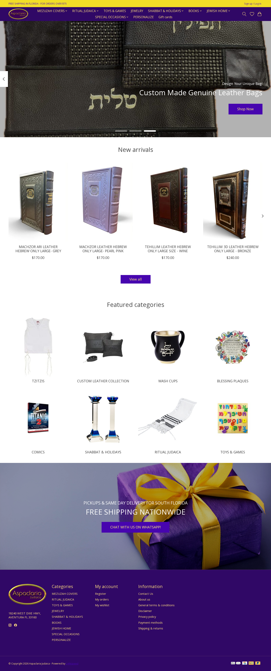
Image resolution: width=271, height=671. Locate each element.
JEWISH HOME (61, 628)
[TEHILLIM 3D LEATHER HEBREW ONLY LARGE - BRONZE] (232, 202)
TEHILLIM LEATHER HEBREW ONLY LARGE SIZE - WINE (168, 248)
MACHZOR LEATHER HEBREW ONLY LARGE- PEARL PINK (103, 248)
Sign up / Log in (252, 3)
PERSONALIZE (143, 17)
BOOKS (57, 622)
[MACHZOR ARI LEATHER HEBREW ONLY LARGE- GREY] (38, 202)
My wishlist (102, 605)
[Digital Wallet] (236, 663)
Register (100, 594)
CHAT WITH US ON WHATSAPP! (135, 527)
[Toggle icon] (244, 14)
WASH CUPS (168, 381)
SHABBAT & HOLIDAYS (103, 452)
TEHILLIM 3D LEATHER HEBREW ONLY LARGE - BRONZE (233, 248)
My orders (102, 599)
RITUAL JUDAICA (168, 452)
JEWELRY (137, 11)
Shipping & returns (150, 628)
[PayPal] (251, 663)
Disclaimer (145, 611)
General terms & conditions (156, 605)
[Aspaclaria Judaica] (18, 14)
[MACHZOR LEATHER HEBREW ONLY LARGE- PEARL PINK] (103, 202)
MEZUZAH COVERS (65, 594)
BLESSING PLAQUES (232, 381)
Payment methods (150, 622)
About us (144, 599)
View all (135, 279)
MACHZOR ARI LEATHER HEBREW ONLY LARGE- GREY (38, 248)
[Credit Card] (244, 663)
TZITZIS (38, 381)
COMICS (38, 452)
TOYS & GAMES (115, 11)
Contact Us (145, 594)
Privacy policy (147, 617)
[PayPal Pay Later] (257, 663)
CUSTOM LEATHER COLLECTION (103, 381)
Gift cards (165, 17)
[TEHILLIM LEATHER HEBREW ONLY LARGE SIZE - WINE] (168, 202)
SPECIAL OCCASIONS (66, 634)
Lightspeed (72, 663)
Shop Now (245, 109)
